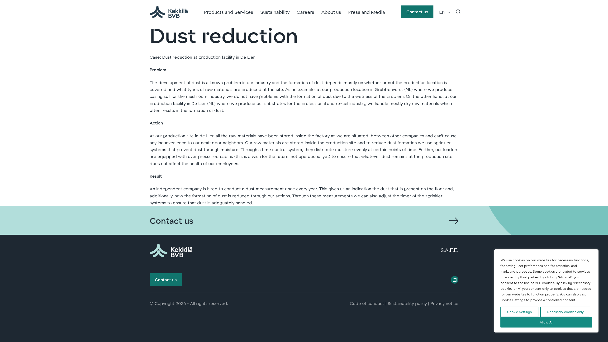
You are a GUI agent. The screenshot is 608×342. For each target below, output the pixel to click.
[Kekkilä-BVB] (171, 250)
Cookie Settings (519, 312)
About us (331, 12)
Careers (305, 12)
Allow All (546, 322)
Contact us (417, 11)
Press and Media (366, 12)
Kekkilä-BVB (169, 12)
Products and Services (228, 12)
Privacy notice (444, 303)
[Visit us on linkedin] (454, 280)
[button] (458, 12)
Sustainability (275, 12)
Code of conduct (367, 303)
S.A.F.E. (449, 250)
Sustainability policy (407, 303)
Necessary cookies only (565, 312)
